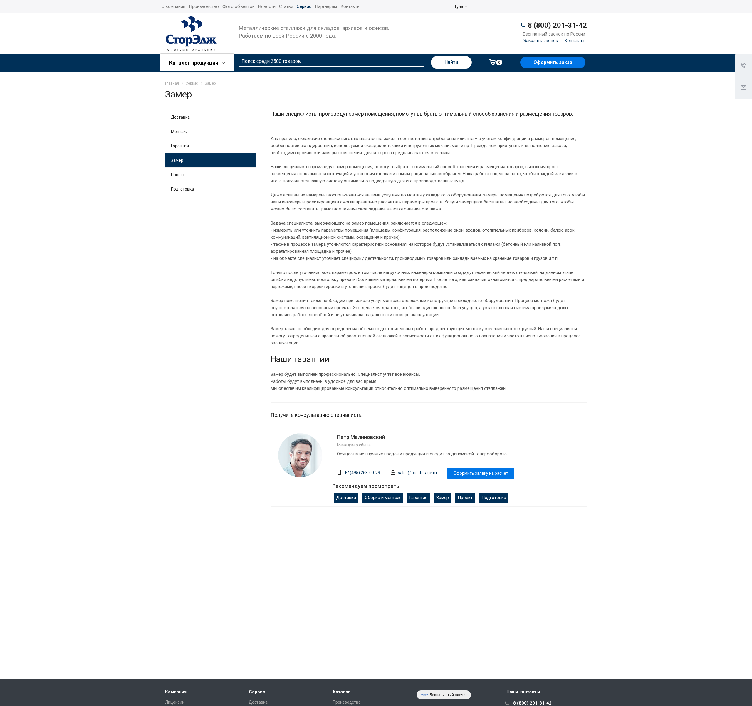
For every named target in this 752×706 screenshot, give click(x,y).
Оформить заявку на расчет (481, 473)
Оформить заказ (552, 62)
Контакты (350, 6)
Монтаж (179, 131)
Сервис (304, 6)
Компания (176, 692)
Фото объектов (238, 6)
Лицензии (174, 702)
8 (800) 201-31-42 (557, 25)
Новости (267, 6)
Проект (465, 497)
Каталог (341, 692)
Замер (442, 497)
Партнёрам (326, 6)
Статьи (286, 6)
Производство (204, 6)
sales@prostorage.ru (417, 472)
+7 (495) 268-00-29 (362, 472)
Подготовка (493, 497)
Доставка (346, 497)
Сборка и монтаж (382, 497)
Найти (451, 62)
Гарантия (418, 497)
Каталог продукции (194, 63)
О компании (173, 6)
